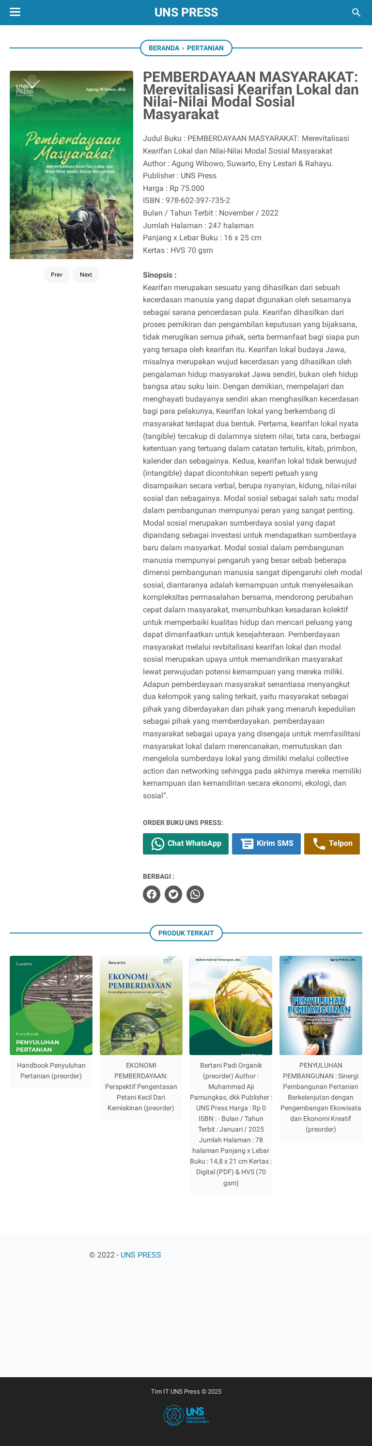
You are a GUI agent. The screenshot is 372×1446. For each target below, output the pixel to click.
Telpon (340, 843)
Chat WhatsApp (193, 843)
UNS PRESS (186, 12)
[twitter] (173, 894)
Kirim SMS (274, 843)
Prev (56, 274)
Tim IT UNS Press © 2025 (186, 1391)
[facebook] (151, 894)
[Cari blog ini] (356, 12)
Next (86, 274)
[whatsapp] (195, 894)
